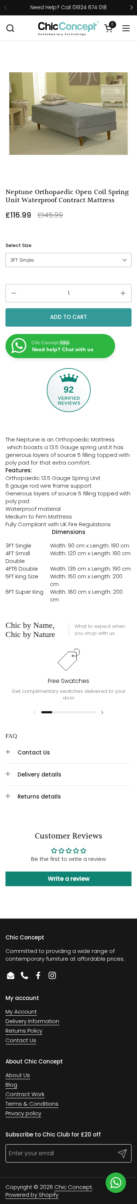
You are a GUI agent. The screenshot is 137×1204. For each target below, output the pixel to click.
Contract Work (25, 1094)
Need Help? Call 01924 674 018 (68, 7)
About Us (17, 1075)
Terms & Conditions (31, 1103)
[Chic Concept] (68, 28)
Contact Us (20, 1040)
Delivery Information (32, 1021)
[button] (10, 28)
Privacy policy (23, 1113)
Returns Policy (23, 1030)
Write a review (69, 878)
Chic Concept (73, 1187)
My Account (21, 1011)
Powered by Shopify (31, 1194)
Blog (11, 1084)
